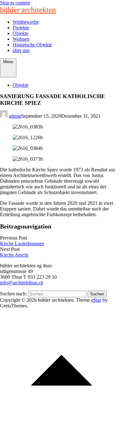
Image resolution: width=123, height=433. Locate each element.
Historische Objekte (32, 44)
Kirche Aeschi (14, 255)
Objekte (20, 33)
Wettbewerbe (26, 22)
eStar (96, 300)
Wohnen (21, 39)
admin (15, 116)
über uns (21, 50)
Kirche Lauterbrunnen (22, 243)
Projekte (21, 27)
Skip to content (15, 2)
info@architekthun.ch (21, 282)
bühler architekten (28, 10)
